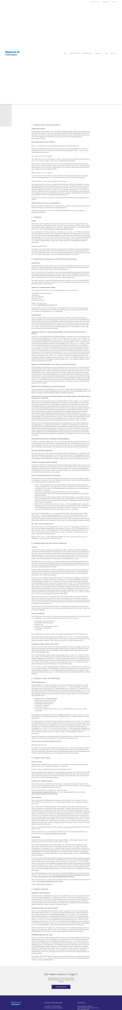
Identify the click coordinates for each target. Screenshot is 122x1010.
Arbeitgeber (106, 1)
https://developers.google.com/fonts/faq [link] (43, 792)
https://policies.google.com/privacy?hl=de (50, 881)
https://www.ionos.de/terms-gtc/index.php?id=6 (46, 741)
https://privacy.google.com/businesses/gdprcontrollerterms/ (70, 875)
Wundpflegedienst (87, 53)
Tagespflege (98, 53)
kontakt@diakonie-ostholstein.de (46, 305)
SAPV (106, 53)
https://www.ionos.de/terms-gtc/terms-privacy (59, 229)
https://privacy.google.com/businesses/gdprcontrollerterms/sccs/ (54, 876)
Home (65, 53)
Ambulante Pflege (74, 53)
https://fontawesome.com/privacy (55, 833)
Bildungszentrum (95, 1)
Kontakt (114, 1)
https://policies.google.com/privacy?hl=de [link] (44, 794)
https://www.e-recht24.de (44, 884)
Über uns (113, 53)
